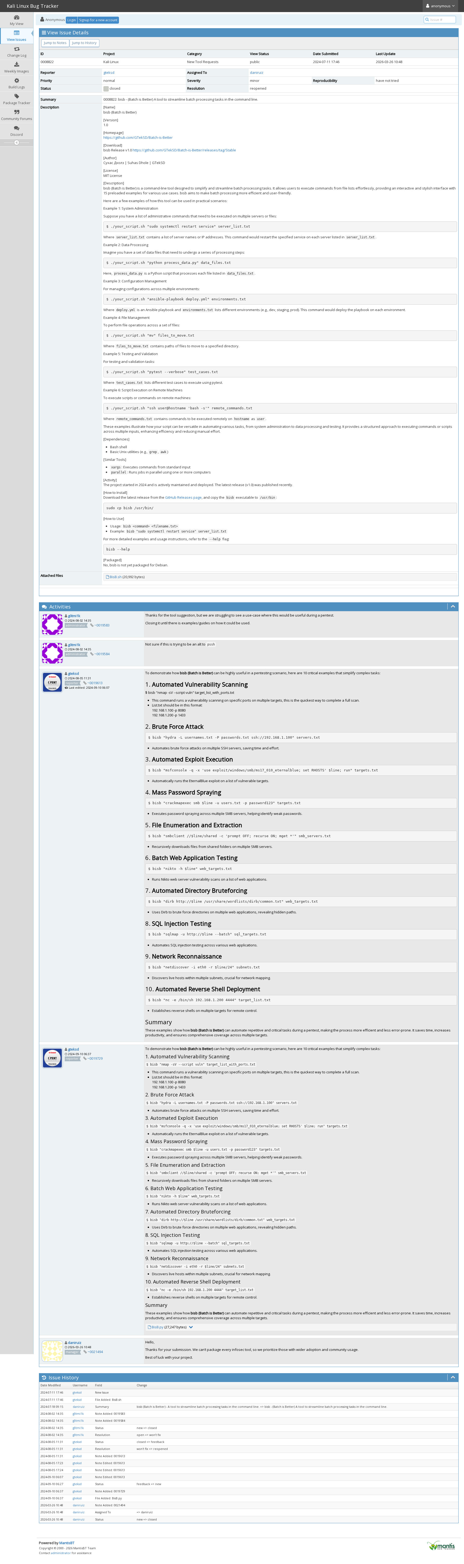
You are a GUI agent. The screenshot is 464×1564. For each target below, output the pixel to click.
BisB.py (158, 1327)
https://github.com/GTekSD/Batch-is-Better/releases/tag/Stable (184, 150)
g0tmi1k (74, 615)
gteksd (108, 72)
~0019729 (95, 1058)
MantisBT (66, 1542)
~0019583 (102, 625)
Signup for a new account (98, 20)
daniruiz (256, 72)
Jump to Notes (55, 42)
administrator (61, 1553)
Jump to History (84, 42)
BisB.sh (116, 576)
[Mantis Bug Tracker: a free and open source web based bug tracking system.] (441, 1545)
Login (71, 20)
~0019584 (102, 653)
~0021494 (95, 1351)
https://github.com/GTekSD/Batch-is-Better (138, 137)
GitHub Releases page (183, 497)
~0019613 (95, 682)
